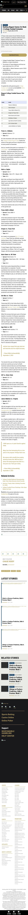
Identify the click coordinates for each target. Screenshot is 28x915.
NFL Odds (17, 798)
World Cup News (18, 814)
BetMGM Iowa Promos (19, 836)
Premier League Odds (19, 802)
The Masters (4, 833)
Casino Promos (18, 821)
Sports (18, 570)
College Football (6, 570)
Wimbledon (4, 836)
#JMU (4, 443)
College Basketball (5, 827)
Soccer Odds (4, 801)
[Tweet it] (3, 553)
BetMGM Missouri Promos (20, 856)
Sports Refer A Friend (19, 824)
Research (3, 859)
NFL (8, 10)
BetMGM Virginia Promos (20, 875)
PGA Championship (6, 830)
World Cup (4, 838)
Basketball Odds (5, 789)
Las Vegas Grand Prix (6, 826)
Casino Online (8, 717)
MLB (17, 10)
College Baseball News (19, 811)
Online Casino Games (6, 811)
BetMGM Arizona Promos (20, 828)
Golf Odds (4, 793)
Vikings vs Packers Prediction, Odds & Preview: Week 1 (15, 691)
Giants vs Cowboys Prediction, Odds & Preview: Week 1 (15, 679)
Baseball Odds (5, 788)
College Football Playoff (6, 825)
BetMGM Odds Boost (19, 827)
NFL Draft (4, 829)
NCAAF (12, 10)
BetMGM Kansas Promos (20, 837)
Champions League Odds (20, 788)
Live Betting (4, 796)
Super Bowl (4, 832)
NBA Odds (17, 796)
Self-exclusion (4, 862)
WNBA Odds (17, 804)
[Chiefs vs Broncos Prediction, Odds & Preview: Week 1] (4, 665)
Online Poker (7, 721)
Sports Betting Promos (19, 823)
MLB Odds (17, 793)
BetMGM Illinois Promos (19, 833)
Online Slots (4, 814)
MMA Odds (4, 798)
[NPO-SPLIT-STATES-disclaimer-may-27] (14, 541)
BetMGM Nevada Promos (20, 857)
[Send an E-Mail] (14, 553)
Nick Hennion (4, 602)
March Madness (5, 840)
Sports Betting (8, 714)
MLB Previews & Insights (19, 815)
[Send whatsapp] (19, 553)
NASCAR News (18, 806)
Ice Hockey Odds (5, 795)
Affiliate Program (5, 847)
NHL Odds (17, 799)
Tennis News (17, 809)
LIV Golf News (17, 792)
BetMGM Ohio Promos (19, 867)
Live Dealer (4, 810)
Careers (3, 848)
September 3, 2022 (8, 355)
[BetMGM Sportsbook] (6, 2)
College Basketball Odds (19, 789)
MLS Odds (17, 795)
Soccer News (17, 808)
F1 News (16, 812)
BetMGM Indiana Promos (20, 834)
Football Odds (4, 792)
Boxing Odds (4, 791)
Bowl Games (4, 822)
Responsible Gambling (8, 732)
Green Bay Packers (19, 686)
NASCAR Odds (5, 799)
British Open (4, 823)
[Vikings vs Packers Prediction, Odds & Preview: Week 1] (4, 689)
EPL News (17, 805)
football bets (4, 494)
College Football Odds (19, 791)
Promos (4, 10)
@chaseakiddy (10, 564)
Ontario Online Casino (6, 816)
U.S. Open (4, 835)
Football (5, 25)
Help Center (8, 736)
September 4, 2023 (8, 470)
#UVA (4, 445)
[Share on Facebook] (8, 553)
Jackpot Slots (4, 808)
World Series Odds (5, 839)
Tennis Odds (4, 802)
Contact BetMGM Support (7, 857)
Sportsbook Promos (14, 55)
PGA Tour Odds (18, 801)
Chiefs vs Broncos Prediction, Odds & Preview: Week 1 (15, 668)
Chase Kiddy (5, 31)
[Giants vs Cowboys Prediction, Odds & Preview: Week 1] (4, 677)
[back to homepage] (3, 6)
